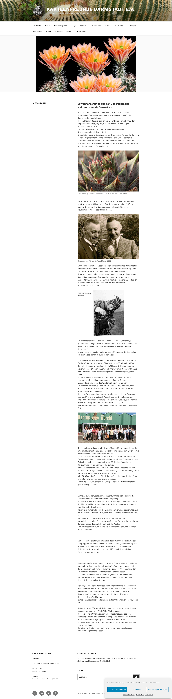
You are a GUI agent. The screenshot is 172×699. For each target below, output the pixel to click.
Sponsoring (81, 31)
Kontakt (83, 26)
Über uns (132, 26)
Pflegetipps (37, 31)
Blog (73, 26)
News (47, 26)
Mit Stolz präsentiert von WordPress (102, 693)
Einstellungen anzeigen (157, 689)
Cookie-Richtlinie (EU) (63, 31)
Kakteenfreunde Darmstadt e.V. (91, 9)
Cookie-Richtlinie (129, 695)
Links (107, 26)
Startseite (37, 26)
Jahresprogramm (60, 26)
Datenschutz (140, 695)
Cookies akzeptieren (117, 689)
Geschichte (96, 26)
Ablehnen (137, 689)
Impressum (149, 695)
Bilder (48, 31)
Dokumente (118, 26)
